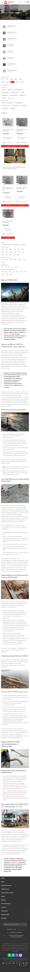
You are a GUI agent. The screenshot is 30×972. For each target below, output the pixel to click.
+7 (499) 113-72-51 (14, 862)
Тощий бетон (5, 889)
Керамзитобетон (6, 885)
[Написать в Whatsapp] (9, 955)
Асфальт (3, 907)
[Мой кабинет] (25, 2)
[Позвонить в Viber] (16, 955)
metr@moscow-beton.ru (16, 932)
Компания (4, 910)
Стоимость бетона (9, 385)
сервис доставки (12, 355)
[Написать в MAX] (20, 955)
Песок (3, 896)
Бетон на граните (20, 794)
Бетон (3, 881)
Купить (8, 146)
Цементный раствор (7, 892)
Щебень (3, 900)
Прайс (3, 878)
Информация (5, 914)
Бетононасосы (5, 903)
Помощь (3, 918)
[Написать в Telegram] (13, 955)
